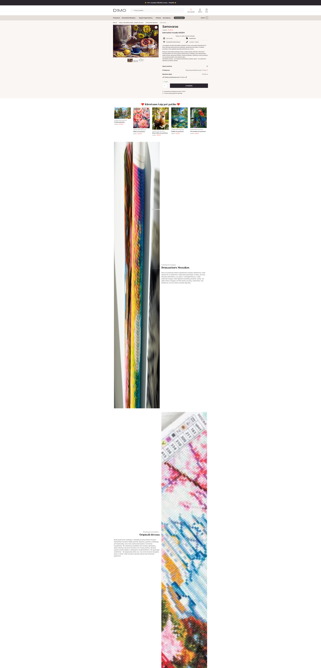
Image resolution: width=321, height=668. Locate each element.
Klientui (200, 12)
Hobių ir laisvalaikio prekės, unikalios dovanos (131, 22)
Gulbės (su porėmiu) (177, 131)
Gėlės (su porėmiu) (139, 131)
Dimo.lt (115, 22)
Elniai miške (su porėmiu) (160, 133)
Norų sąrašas (191, 12)
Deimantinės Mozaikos (152, 22)
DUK (206, 12)
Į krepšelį (189, 86)
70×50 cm (205, 74)
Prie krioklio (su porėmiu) (198, 131)
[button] (204, 17)
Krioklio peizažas (119, 122)
